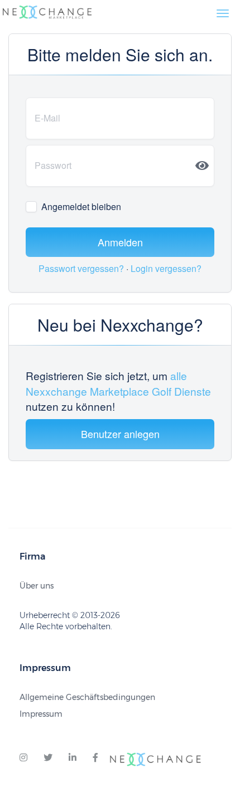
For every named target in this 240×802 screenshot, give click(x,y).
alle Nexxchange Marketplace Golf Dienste (118, 383)
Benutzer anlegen (120, 433)
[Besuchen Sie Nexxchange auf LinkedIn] (72, 758)
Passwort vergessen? (82, 268)
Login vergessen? (166, 268)
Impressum (41, 714)
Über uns (37, 586)
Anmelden (120, 242)
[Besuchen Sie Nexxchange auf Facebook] (95, 758)
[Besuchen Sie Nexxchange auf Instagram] (23, 758)
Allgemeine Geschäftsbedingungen (87, 697)
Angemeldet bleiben (81, 207)
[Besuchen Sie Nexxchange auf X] (48, 758)
